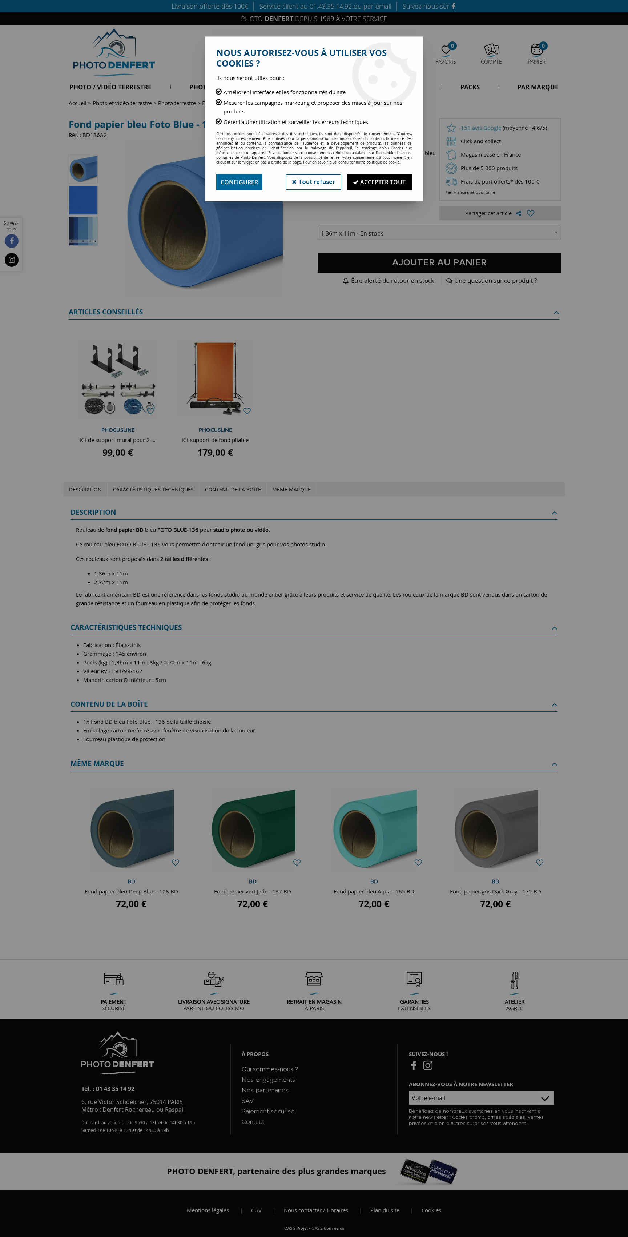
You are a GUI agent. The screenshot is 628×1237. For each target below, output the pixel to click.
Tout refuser (316, 182)
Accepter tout (382, 182)
